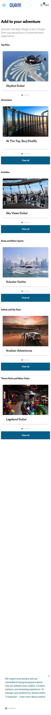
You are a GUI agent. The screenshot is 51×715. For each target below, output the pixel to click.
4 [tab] (27, 95)
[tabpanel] (25, 70)
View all (25, 160)
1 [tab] (22, 95)
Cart (46, 5)
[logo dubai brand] (15, 5)
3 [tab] (25, 95)
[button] (10, 708)
